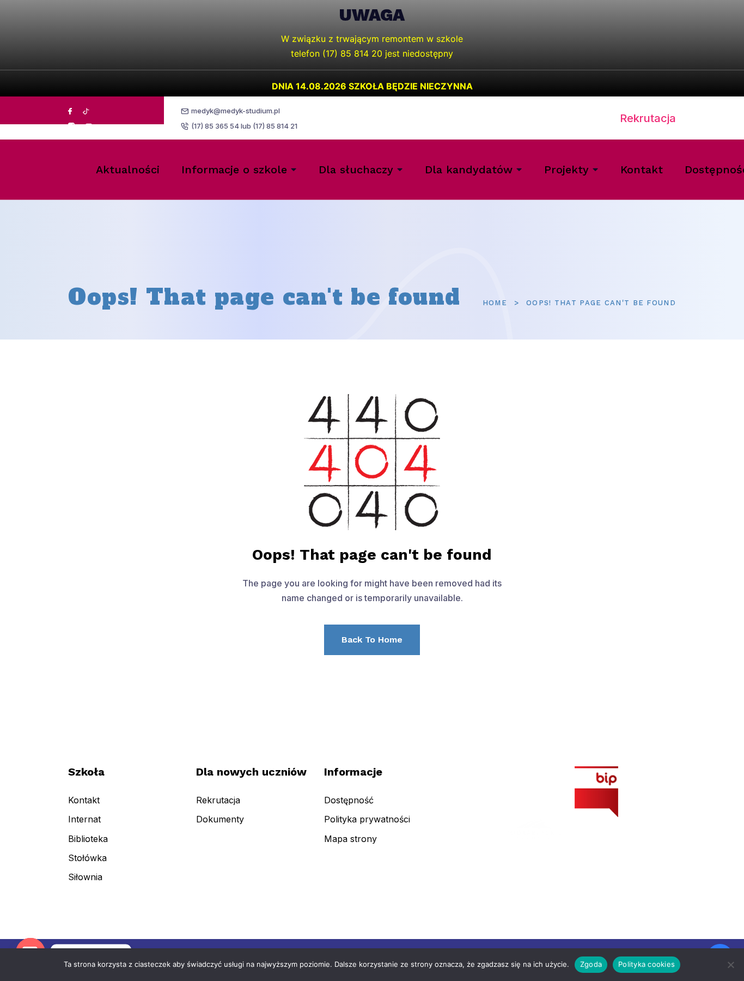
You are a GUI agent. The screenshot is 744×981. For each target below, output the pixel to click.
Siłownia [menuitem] (85, 876)
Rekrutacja (648, 118)
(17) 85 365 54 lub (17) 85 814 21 (244, 126)
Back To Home (372, 639)
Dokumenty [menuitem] (220, 819)
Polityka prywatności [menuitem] (367, 819)
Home (495, 303)
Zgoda (591, 964)
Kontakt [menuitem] (641, 169)
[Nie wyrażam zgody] (730, 964)
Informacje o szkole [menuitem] (234, 169)
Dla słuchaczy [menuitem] (356, 169)
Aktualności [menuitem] (128, 169)
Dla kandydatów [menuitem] (469, 169)
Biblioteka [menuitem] (88, 838)
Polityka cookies (646, 964)
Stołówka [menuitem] (87, 857)
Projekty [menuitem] (566, 169)
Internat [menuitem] (84, 819)
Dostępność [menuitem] (349, 800)
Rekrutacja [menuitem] (218, 800)
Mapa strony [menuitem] (350, 838)
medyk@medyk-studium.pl (235, 110)
